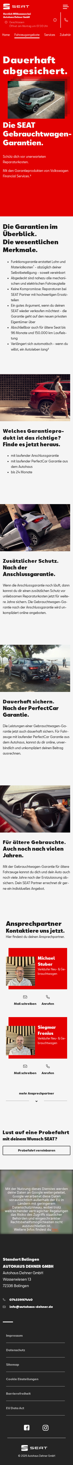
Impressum (14, 1335)
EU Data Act (15, 1408)
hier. (55, 1229)
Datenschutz (15, 1350)
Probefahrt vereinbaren (36, 1150)
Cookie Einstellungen (22, 1379)
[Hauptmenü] (66, 7)
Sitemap (12, 1364)
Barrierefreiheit (18, 1393)
